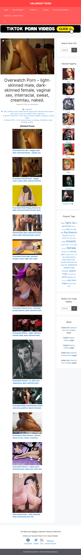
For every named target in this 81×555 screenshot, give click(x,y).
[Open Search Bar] (4, 22)
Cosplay (46, 10)
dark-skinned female (21, 111)
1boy (63, 223)
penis (64, 277)
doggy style (33, 111)
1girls (5, 111)
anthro (74, 226)
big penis (65, 235)
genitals (73, 254)
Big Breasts (70, 232)
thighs (70, 283)
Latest (6, 10)
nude (64, 274)
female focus (65, 252)
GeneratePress (52, 552)
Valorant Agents (17, 10)
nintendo (65, 271)
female (71, 248)
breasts (71, 241)
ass (68, 229)
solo (69, 280)
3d (73, 222)
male (72, 268)
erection (64, 248)
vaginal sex (40, 113)
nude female (71, 274)
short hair (64, 280)
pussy (70, 277)
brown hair (64, 245)
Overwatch (28, 109)
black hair (72, 235)
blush (64, 242)
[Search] (74, 50)
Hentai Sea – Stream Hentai (13, 16)
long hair (64, 265)
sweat (34, 113)
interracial (41, 111)
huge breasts (70, 257)
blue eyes (73, 238)
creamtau (11, 111)
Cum (75, 245)
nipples (72, 271)
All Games (33, 10)
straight (28, 113)
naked (16, 113)
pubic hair (22, 113)
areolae (64, 229)
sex (74, 277)
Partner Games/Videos (61, 10)
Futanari (67, 254)
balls (71, 229)
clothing (71, 244)
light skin (74, 262)
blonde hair (65, 238)
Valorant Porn (40, 3)
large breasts (67, 260)
